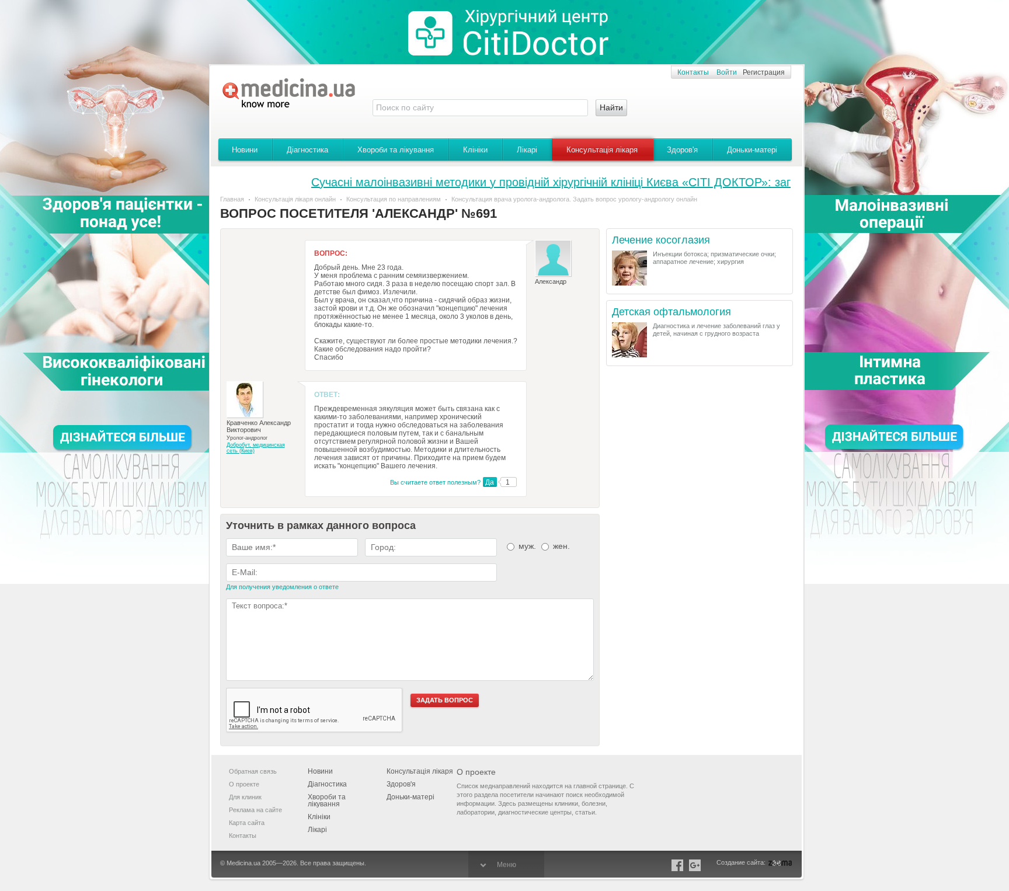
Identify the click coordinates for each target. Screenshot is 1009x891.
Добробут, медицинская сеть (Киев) (256, 448)
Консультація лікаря (602, 149)
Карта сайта (247, 822)
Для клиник (245, 796)
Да (489, 482)
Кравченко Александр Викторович (259, 426)
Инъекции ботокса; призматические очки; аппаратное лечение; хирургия (714, 257)
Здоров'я (682, 149)
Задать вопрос (444, 700)
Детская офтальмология (671, 312)
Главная (232, 199)
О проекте (244, 784)
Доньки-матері (752, 149)
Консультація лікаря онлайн (295, 199)
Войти (726, 72)
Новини (245, 149)
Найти (611, 107)
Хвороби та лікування (395, 149)
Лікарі (527, 149)
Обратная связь (253, 771)
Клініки (475, 149)
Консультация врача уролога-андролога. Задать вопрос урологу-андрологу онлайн (574, 199)
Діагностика (307, 149)
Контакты (693, 72)
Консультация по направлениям (393, 199)
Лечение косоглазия (661, 240)
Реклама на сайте (255, 809)
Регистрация (764, 72)
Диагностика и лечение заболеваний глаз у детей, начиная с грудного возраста (716, 329)
